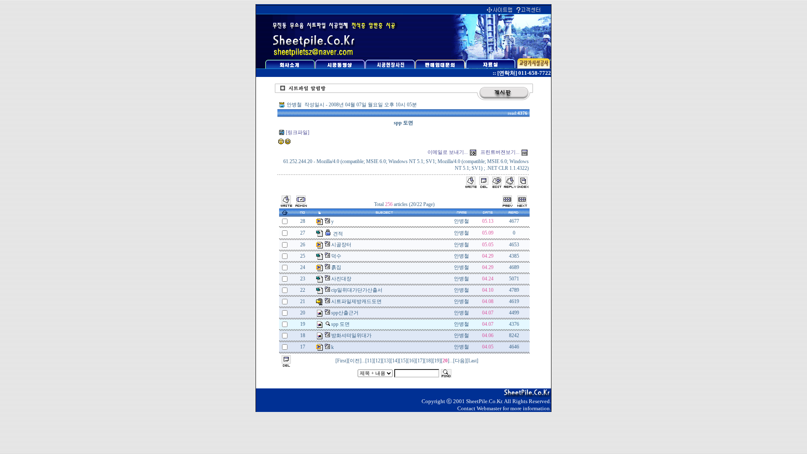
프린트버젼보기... (500, 152)
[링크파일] (297, 132)
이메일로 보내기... (447, 152)
